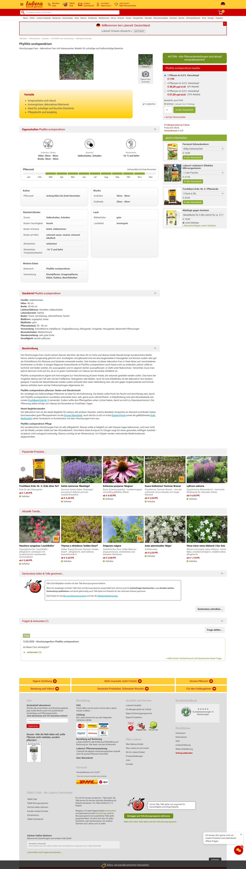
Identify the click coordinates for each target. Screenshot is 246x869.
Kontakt (129, 764)
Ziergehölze (138, 18)
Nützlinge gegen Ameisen (196, 210)
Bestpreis (56, 18)
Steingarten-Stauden (84, 38)
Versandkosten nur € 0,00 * (88, 772)
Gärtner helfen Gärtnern (37, 807)
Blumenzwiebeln (161, 18)
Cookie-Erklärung (183, 745)
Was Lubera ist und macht (137, 748)
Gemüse (173, 18)
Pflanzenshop (34, 38)
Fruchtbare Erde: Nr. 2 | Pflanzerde (200, 189)
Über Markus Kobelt (134, 744)
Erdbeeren (92, 18)
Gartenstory (110, 811)
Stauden (148, 18)
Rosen (128, 18)
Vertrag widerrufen (184, 753)
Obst (77, 18)
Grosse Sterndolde (73, 415)
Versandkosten (171, 130)
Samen (181, 18)
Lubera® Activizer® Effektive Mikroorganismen (198, 166)
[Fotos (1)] (145, 61)
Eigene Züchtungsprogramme (139, 713)
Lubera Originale (43, 18)
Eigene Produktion (134, 717)
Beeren (83, 18)
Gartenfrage (101, 813)
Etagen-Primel (119, 415)
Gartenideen (67, 18)
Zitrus (113, 18)
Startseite (23, 38)
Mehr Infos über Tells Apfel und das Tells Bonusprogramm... (151, 822)
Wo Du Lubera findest (135, 752)
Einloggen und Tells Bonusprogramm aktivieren (148, 816)
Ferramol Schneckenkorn (196, 144)
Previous (22, 469)
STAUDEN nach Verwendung (62, 38)
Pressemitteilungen (134, 756)
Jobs (128, 760)
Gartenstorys (33, 815)
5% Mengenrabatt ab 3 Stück (176, 125)
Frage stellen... (215, 630)
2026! (32, 18)
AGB (178, 741)
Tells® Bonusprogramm (37, 803)
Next (223, 469)
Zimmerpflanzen (193, 18)
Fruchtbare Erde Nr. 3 (38, 400)
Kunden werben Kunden (37, 811)
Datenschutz (181, 737)
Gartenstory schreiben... (210, 609)
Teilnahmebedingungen (107, 596)
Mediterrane (104, 18)
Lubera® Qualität (133, 705)
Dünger (211, 18)
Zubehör (219, 18)
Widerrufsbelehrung (184, 749)
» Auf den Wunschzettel (174, 117)
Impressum (180, 733)
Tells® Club (32, 799)
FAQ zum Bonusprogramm (74, 596)
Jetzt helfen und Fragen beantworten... (44, 852)
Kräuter (121, 18)
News (25, 18)
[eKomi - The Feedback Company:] (186, 711)
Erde (204, 18)
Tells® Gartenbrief (35, 819)
